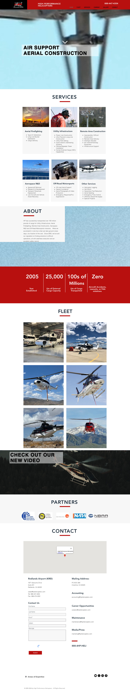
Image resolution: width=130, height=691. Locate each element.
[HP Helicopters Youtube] (95, 675)
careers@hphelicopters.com (81, 610)
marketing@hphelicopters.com (82, 634)
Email (30, 617)
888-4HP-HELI (79, 645)
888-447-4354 (111, 3)
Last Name (32, 611)
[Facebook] (106, 675)
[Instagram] (102, 675)
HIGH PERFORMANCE (49, 3)
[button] (78, 7)
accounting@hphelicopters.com (82, 597)
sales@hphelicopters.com (36, 592)
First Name (31, 606)
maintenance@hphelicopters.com (83, 622)
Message (31, 628)
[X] (99, 675)
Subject (31, 623)
